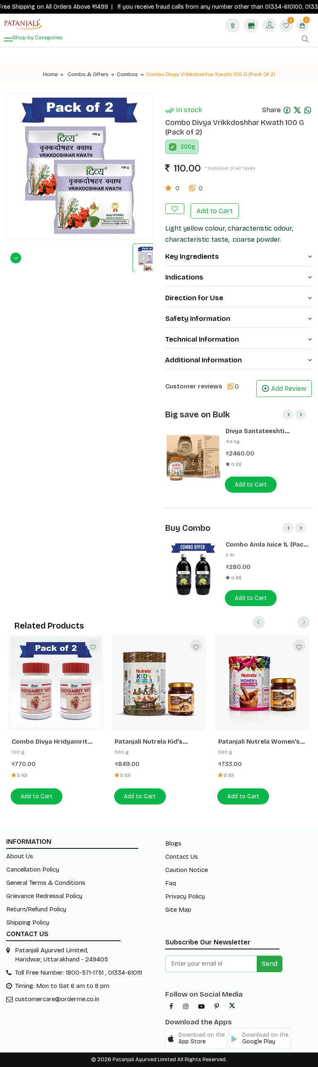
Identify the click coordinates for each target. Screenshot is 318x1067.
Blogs (173, 843)
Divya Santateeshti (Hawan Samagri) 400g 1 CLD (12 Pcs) (263, 431)
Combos (127, 74)
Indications (184, 277)
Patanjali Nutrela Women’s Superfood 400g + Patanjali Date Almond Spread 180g (260, 742)
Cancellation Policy (32, 869)
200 (186, 146)
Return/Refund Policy (36, 909)
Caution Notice (186, 870)
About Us (19, 856)
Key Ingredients (192, 256)
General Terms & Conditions (45, 882)
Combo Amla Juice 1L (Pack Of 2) (266, 545)
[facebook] (171, 1006)
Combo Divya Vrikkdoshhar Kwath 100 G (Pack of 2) (210, 74)
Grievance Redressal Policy (44, 896)
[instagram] (185, 1006)
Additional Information (203, 360)
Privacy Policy (185, 896)
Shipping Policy (27, 922)
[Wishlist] (93, 645)
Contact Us (181, 856)
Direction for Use (194, 298)
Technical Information (202, 339)
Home (50, 74)
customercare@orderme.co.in (57, 999)
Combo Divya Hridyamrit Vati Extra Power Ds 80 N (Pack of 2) (50, 742)
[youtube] (201, 1006)
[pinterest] (216, 1006)
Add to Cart (215, 211)
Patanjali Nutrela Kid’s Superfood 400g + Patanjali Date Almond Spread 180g (157, 742)
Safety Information (197, 318)
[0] (286, 26)
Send (269, 964)
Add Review (288, 389)
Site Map (178, 909)
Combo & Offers (87, 74)
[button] (196, 1038)
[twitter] (232, 1006)
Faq (170, 883)
